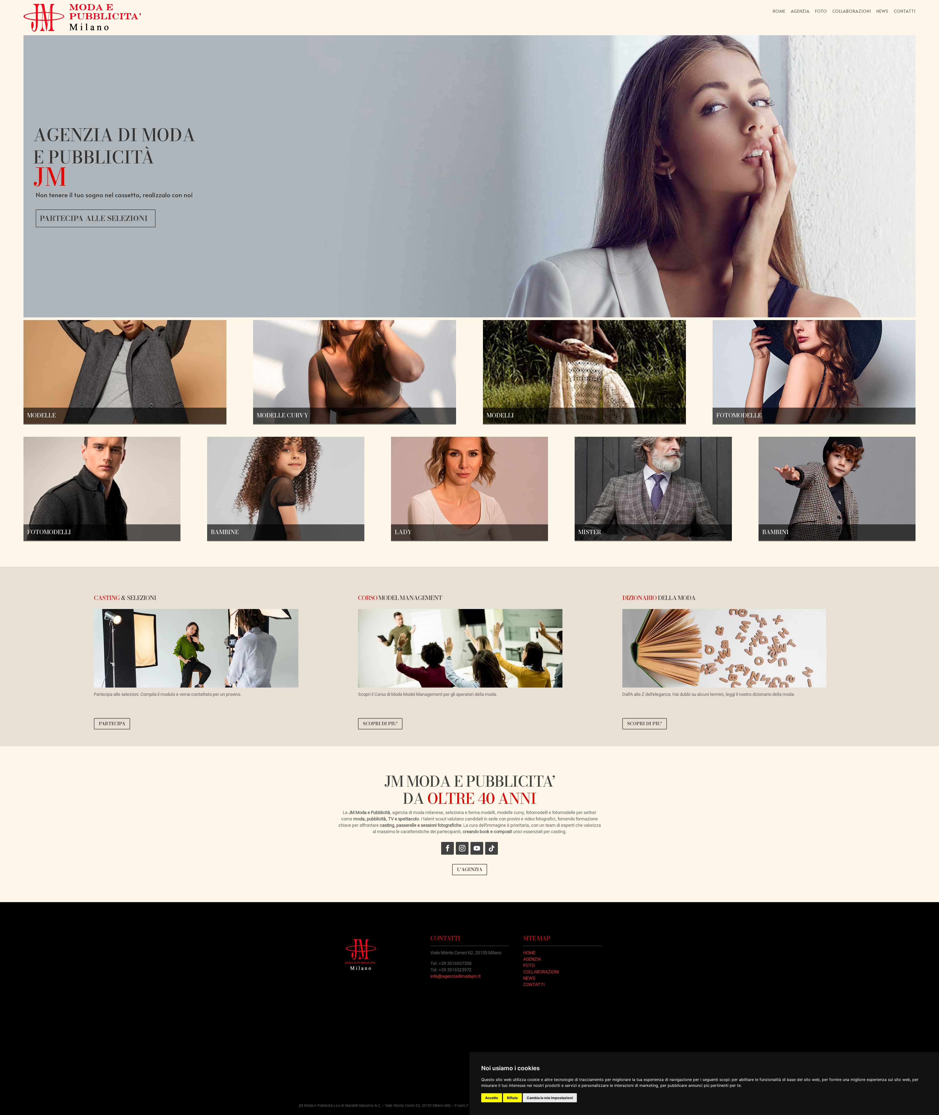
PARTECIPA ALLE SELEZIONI (94, 218)
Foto (821, 11)
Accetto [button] (491, 1098)
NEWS (529, 978)
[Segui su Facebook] (447, 848)
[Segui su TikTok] (491, 848)
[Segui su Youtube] (476, 848)
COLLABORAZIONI (541, 971)
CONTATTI (534, 984)
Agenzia (800, 11)
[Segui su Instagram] (462, 848)
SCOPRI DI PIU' (380, 723)
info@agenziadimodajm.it (455, 976)
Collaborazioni (851, 11)
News (882, 11)
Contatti (905, 11)
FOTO (529, 965)
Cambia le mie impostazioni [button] (550, 1098)
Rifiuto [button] (512, 1098)
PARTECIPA (112, 723)
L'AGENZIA (469, 869)
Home (779, 11)
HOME (529, 952)
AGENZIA (532, 959)
